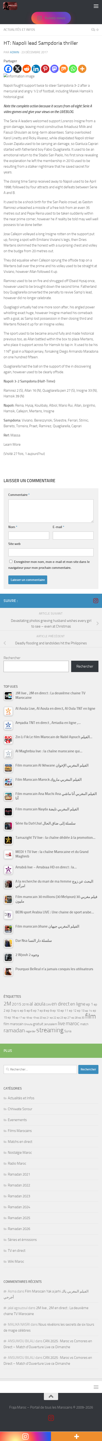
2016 (25, 1004)
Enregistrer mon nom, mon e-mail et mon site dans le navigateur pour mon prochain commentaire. (49, 565)
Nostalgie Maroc (20, 1152)
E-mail (58, 527)
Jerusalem (50, 1024)
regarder (31, 1031)
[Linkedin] (36, 69)
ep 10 (56, 1010)
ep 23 (60, 1017)
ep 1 (89, 1004)
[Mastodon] (54, 69)
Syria (67, 1031)
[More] (82, 69)
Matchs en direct (20, 1142)
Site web (14, 544)
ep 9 (49, 1010)
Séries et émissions (22, 1240)
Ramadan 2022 (19, 1185)
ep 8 (42, 1010)
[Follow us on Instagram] (95, 600)
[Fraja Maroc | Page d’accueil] (12, 6)
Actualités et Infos (19, 30)
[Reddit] (27, 69)
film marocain (13, 1024)
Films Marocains (20, 1131)
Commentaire (19, 495)
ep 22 (53, 1017)
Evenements (17, 1120)
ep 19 (32, 1017)
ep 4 (16, 1011)
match (84, 1024)
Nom (12, 527)
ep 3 (9, 1010)
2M (7, 1004)
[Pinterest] (45, 69)
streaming (50, 1030)
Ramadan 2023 (19, 1196)
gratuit (38, 1024)
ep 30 (81, 1017)
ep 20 (39, 1017)
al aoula (37, 1004)
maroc (72, 1023)
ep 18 (26, 1017)
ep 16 (11, 1017)
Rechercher (12, 658)
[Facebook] (8, 69)
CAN (48, 1004)
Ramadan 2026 (19, 1229)
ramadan (14, 1030)
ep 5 (23, 1010)
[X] (17, 69)
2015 (16, 1004)
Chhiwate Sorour (20, 1109)
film (90, 1016)
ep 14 (88, 1010)
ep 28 (74, 1017)
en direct (60, 1004)
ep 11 (64, 1010)
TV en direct (16, 1250)
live (61, 1023)
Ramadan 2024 (19, 1207)
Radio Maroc (17, 1163)
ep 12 (72, 1010)
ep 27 (67, 1017)
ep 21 (46, 1017)
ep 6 (29, 1011)
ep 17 (19, 1017)
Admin (14, 52)
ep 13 (80, 1010)
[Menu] (96, 6)
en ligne (77, 1004)
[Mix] (64, 69)
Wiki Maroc (16, 1261)
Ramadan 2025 (19, 1218)
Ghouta (28, 1024)
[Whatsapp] (73, 69)
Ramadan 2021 (19, 1174)
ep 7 (36, 1010)
